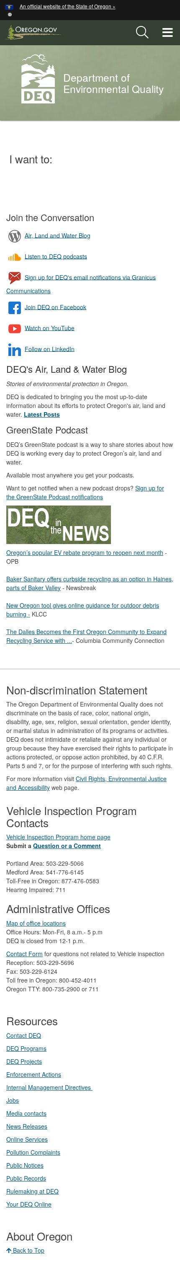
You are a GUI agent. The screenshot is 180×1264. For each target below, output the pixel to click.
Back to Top (27, 1250)
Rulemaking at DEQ (32, 1191)
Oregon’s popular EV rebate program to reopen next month (84, 552)
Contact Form (24, 953)
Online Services (27, 1139)
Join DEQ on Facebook (55, 306)
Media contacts (26, 1113)
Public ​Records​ (26, 1178)
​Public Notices (25, 1165)
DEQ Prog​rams (26, 1048)
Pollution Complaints (33, 1152)
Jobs (12, 1100)
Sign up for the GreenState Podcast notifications (85, 492)
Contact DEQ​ (23, 1035)
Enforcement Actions (33, 1074)
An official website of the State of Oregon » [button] (68, 6)
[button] (10, 13)
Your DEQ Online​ (28, 1204)
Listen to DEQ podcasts (56, 256)
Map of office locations (36, 923)
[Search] (142, 32)
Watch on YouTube (50, 327)
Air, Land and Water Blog (57, 235)
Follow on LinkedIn (50, 348)
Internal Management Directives (49, 1087)
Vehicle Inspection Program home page (58, 837)
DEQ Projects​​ (24, 1061)
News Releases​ (26, 1126)
